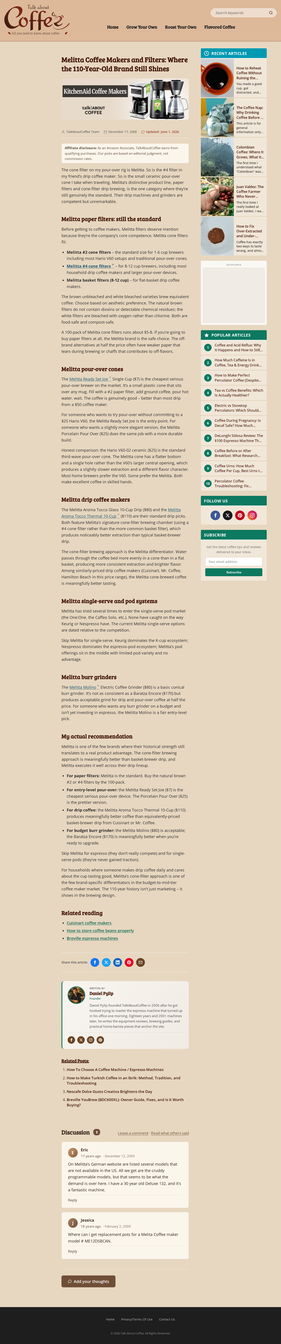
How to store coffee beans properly (100, 930)
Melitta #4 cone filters (89, 266)
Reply (72, 1200)
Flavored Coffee (219, 27)
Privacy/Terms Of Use (137, 1319)
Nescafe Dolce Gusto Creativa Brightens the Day (109, 1091)
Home (113, 27)
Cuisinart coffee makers (89, 923)
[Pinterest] (100, 1040)
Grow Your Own (141, 27)
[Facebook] (71, 1040)
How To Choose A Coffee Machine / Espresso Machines (115, 1069)
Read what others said (170, 1133)
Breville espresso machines (92, 938)
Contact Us (167, 1319)
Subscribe (233, 572)
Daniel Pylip (101, 993)
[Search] (270, 13)
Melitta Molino (82, 687)
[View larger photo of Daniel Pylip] (76, 995)
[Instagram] (90, 1040)
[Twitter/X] (81, 1040)
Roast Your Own (180, 27)
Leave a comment (133, 1133)
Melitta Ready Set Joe (88, 379)
